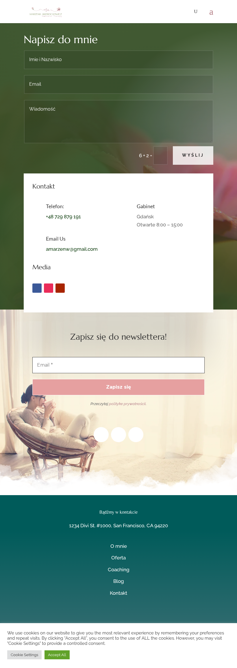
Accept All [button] (57, 655)
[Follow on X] (118, 617)
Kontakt (118, 593)
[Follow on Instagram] (48, 288)
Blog (118, 581)
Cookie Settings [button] (24, 655)
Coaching (118, 569)
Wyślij (193, 155)
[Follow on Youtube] (60, 288)
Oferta (118, 558)
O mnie (118, 546)
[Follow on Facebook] (37, 288)
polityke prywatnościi (127, 404)
